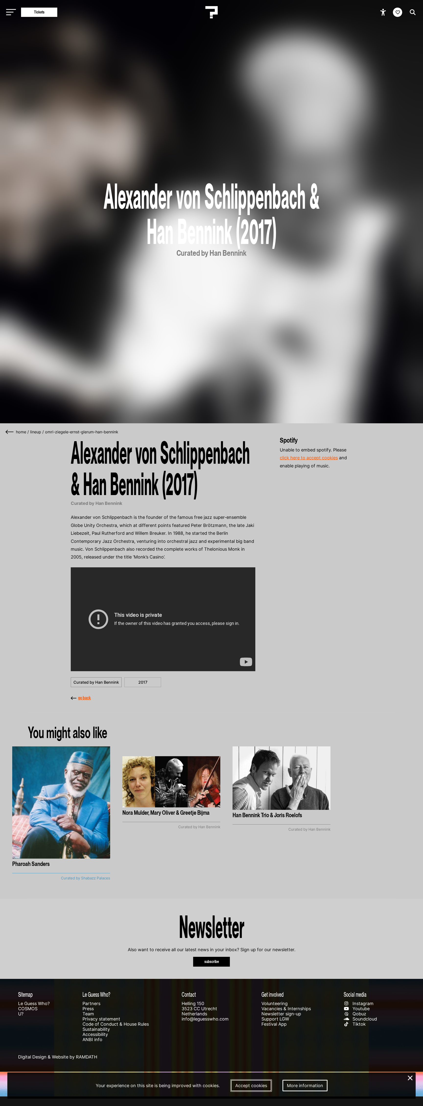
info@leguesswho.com (205, 1018)
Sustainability (96, 1029)
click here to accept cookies (309, 457)
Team (88, 1013)
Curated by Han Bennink (96, 682)
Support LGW (275, 1018)
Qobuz (358, 1013)
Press (88, 1008)
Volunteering (274, 1003)
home (21, 431)
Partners (91, 1003)
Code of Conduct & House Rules (115, 1024)
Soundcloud (364, 1018)
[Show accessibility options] (383, 12)
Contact (189, 994)
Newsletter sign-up (281, 1013)
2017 (142, 682)
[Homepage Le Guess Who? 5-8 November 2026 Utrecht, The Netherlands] (211, 12)
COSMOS (27, 1008)
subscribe (211, 961)
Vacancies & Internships (286, 1008)
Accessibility (95, 1034)
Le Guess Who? (34, 1003)
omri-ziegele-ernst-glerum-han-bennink (81, 431)
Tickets (39, 12)
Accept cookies (251, 1085)
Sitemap (25, 994)
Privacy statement (101, 1018)
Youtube (360, 1008)
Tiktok (358, 1024)
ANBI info (92, 1039)
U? (21, 1013)
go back (84, 697)
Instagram (362, 1003)
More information (305, 1085)
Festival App (274, 1024)
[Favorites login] (397, 12)
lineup (35, 431)
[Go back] (9, 432)
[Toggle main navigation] (10, 12)
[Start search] (411, 12)
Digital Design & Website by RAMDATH (57, 1056)
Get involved (272, 994)
